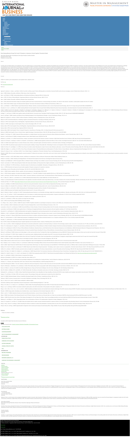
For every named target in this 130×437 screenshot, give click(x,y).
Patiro (2, 49)
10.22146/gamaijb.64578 (8, 84)
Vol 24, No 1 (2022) (5, 48)
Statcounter (3, 427)
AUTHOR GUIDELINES (6, 343)
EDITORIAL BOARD (6, 329)
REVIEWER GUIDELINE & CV (7, 357)
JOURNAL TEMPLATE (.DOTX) (8, 346)
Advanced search (7, 38)
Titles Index (6, 25)
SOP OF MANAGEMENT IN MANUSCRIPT (10, 334)
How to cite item (4, 368)
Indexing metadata (5, 367)
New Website (5, 34)
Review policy (4, 371)
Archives (6, 23)
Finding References (5, 370)
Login (5, 42)
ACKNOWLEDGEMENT (6, 331)
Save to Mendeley (5, 373)
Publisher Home (7, 41)
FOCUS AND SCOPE (6, 326)
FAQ (3, 348)
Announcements (6, 28)
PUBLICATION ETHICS (6, 338)
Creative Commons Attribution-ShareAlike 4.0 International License (25, 324)
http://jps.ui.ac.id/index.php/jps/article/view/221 (87, 253)
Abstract (3, 365)
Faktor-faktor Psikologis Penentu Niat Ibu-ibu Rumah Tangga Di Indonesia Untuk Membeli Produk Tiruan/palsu (36, 181)
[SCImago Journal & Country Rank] (65, 377)
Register (5, 43)
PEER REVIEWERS (5, 355)
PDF (5, 82)
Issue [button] (4, 20)
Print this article (4, 366)
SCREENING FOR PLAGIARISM (8, 340)
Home (4, 18)
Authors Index (7, 24)
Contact (4, 29)
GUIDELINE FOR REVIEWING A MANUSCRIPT (11, 360)
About (4, 19)
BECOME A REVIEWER (6, 352)
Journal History (6, 33)
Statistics (4, 30)
